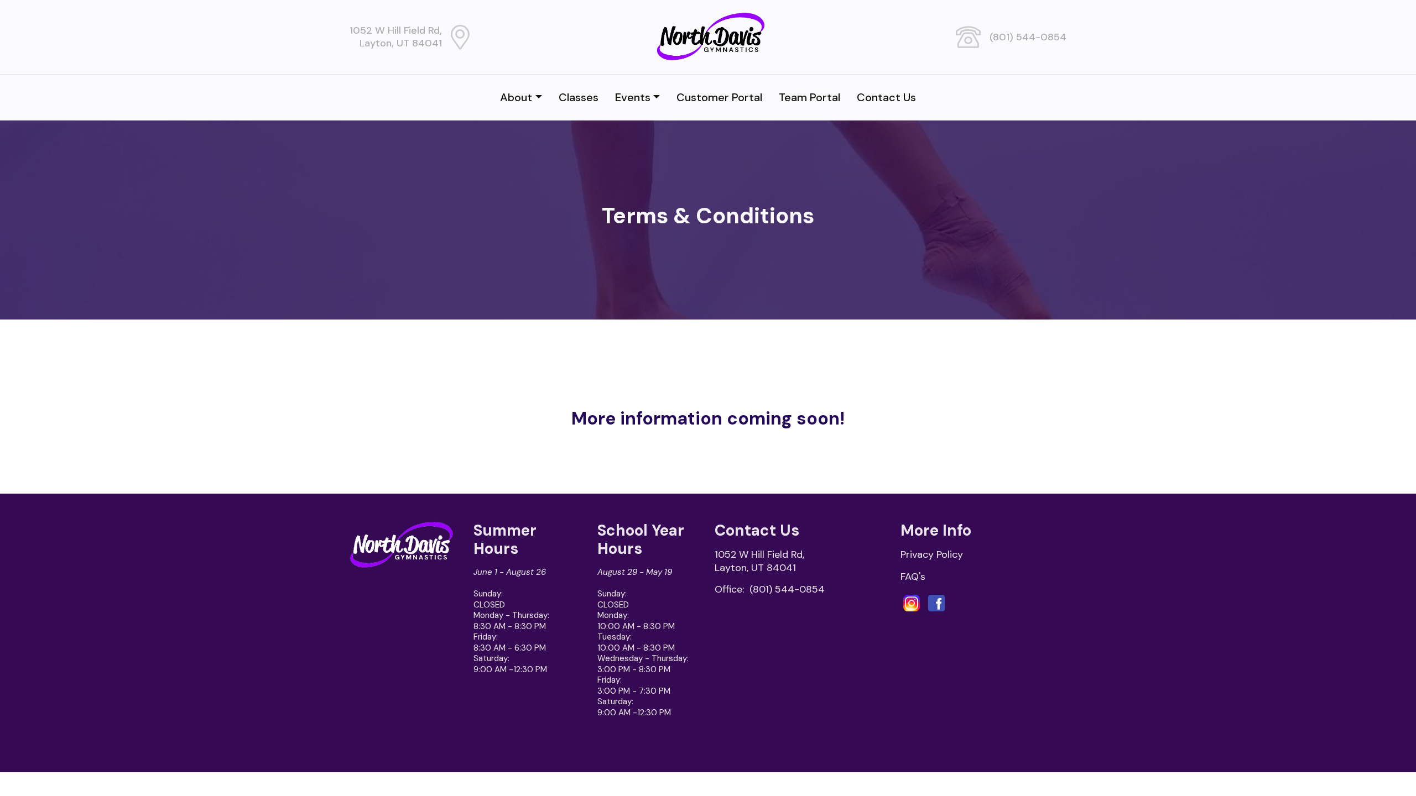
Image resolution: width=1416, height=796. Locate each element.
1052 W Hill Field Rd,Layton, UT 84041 (396, 37)
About (516, 97)
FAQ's (912, 576)
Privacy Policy (931, 554)
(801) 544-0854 (1028, 37)
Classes (578, 97)
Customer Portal (719, 97)
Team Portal (809, 97)
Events (632, 97)
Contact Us (886, 97)
